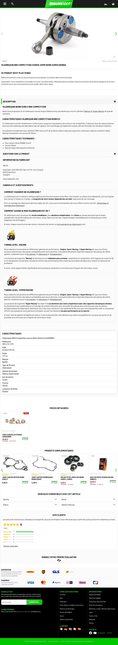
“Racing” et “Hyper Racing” (94, 111)
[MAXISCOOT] (59, 4)
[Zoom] (114, 57)
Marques (92, 619)
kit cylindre (31, 254)
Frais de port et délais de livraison (72, 605)
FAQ (61, 598)
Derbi (63, 499)
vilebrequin (42, 254)
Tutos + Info (93, 616)
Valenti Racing (67, 504)
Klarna (91, 623)
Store (62, 616)
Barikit (4, 61)
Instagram (101, 633)
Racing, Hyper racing (10, 373)
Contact (62, 594)
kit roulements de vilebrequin (69, 224)
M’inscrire (34, 602)
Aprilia (6, 499)
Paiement (63, 602)
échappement (56, 254)
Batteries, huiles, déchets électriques (102, 609)
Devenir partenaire (66, 619)
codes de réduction (24, 611)
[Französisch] (61, 629)
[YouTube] (95, 633)
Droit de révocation (96, 605)
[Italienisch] (74, 629)
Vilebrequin (7, 367)
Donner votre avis (10, 546)
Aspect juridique (95, 594)
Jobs (91, 612)
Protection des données (97, 602)
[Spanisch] (79, 629)
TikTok (109, 633)
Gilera (5, 504)
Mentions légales (95, 598)
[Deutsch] (65, 629)
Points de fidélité (66, 612)
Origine (5, 391)
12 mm (4, 379)
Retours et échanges (67, 609)
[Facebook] (90, 633)
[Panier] (113, 4)
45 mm (5, 385)
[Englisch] (70, 629)
